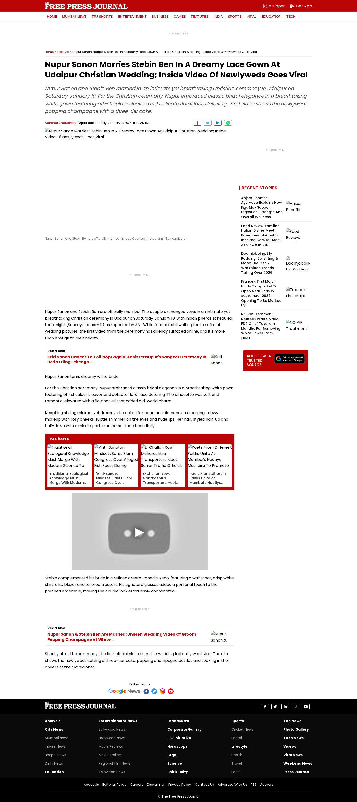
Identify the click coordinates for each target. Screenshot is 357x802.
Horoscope (177, 746)
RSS (253, 784)
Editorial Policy (114, 784)
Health (236, 754)
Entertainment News (118, 720)
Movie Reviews (111, 746)
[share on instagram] (295, 706)
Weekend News (297, 763)
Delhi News (54, 763)
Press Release (296, 771)
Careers (136, 784)
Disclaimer (156, 784)
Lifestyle (63, 52)
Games (180, 16)
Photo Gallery (296, 729)
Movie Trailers (110, 754)
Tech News (293, 737)
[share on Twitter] (208, 123)
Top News (292, 720)
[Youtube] (171, 691)
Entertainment (132, 16)
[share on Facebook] (197, 123)
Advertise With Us (232, 784)
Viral (251, 16)
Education (271, 16)
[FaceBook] (146, 691)
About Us (91, 784)
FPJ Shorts (102, 16)
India (218, 16)
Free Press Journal (86, 5)
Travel (236, 763)
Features (200, 16)
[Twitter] (154, 691)
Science (174, 763)
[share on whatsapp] (228, 123)
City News (54, 729)
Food (235, 771)
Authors (266, 784)
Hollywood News (112, 737)
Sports (235, 16)
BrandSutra (178, 720)
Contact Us (204, 784)
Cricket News (242, 729)
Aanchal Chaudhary (60, 123)
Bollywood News (112, 729)
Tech (291, 16)
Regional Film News (114, 763)
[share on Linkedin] (218, 123)
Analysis (52, 720)
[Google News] (124, 691)
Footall (237, 737)
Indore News (55, 746)
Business (160, 16)
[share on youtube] (306, 706)
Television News (112, 771)
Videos (289, 746)
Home (52, 16)
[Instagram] (162, 691)
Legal (172, 754)
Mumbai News (74, 16)
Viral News (293, 754)
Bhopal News (55, 754)
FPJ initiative (179, 737)
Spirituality (177, 771)
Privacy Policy (179, 784)
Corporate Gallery (184, 729)
